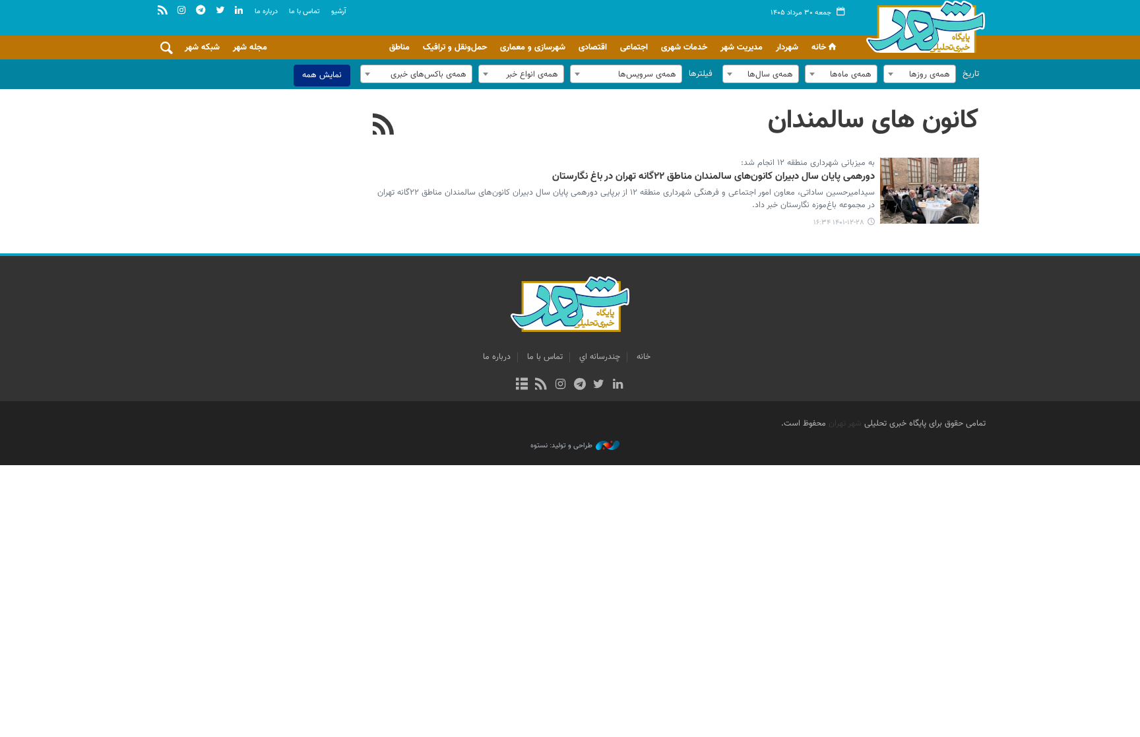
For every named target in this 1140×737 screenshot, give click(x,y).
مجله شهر (250, 47)
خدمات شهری (684, 47)
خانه (818, 47)
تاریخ (971, 73)
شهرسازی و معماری (532, 47)
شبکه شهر (202, 47)
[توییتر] (598, 385)
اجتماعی (634, 47)
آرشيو (338, 11)
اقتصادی (593, 47)
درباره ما (266, 11)
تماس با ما (304, 11)
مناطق (399, 47)
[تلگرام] (579, 385)
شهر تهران (845, 423)
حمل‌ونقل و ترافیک (455, 47)
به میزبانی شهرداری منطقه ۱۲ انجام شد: (808, 164)
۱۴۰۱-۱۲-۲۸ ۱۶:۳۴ (838, 222)
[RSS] (383, 126)
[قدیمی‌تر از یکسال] (929, 191)
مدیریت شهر (741, 47)
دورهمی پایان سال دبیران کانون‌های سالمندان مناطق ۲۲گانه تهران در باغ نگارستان (713, 177)
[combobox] (919, 74)
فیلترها (700, 73)
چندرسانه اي (599, 357)
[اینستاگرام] (560, 385)
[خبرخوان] (541, 385)
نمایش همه (322, 75)
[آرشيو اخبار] (521, 385)
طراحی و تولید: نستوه (561, 446)
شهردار (787, 47)
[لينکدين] (618, 385)
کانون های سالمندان (873, 120)
